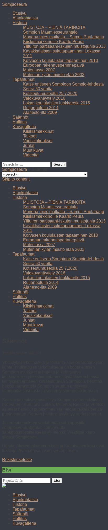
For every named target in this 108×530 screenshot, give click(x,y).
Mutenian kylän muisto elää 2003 (53, 74)
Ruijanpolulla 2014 (40, 107)
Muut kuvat (33, 150)
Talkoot (29, 136)
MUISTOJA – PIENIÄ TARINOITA (54, 27)
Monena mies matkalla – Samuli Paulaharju (63, 37)
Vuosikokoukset (37, 141)
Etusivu (19, 13)
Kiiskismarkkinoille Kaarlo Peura (53, 41)
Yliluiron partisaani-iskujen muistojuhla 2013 (64, 46)
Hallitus (20, 122)
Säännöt (20, 117)
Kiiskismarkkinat (38, 131)
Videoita (31, 155)
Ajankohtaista (25, 18)
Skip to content (16, 179)
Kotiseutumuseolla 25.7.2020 (50, 93)
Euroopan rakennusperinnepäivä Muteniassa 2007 (53, 67)
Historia (20, 22)
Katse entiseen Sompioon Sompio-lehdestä (63, 84)
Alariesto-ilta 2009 (40, 112)
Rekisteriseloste (17, 459)
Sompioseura (14, 4)
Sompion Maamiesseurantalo (50, 32)
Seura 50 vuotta (37, 89)
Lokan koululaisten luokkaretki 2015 (56, 103)
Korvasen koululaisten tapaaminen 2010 (60, 60)
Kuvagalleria (24, 126)
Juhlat (28, 145)
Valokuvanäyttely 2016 (44, 98)
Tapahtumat (23, 79)
